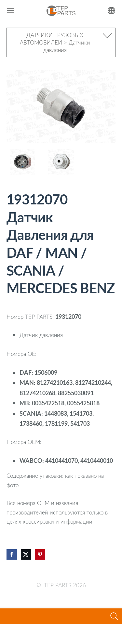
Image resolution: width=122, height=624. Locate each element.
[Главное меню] (11, 11)
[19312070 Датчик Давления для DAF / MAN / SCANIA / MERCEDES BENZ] (22, 162)
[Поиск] (114, 616)
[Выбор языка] (111, 11)
